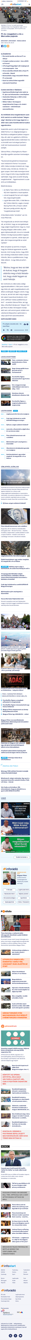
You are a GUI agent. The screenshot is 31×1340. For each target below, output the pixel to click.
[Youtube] (20, 1335)
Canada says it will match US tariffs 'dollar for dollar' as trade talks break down (13, 1170)
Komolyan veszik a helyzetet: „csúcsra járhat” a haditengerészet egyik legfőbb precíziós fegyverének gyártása (13, 648)
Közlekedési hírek (5, 1297)
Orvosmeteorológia (6, 1299)
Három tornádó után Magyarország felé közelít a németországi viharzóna (15, 1015)
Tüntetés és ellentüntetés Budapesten (13, 629)
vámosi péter (22, 351)
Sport (10, 344)
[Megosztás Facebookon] (2, 46)
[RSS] (10, 1335)
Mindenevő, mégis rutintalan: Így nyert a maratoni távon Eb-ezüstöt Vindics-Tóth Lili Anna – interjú (15, 780)
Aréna (17, 1301)
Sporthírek (18, 1299)
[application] (15, 330)
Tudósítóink (27, 1270)
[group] (11, 330)
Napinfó (3, 1282)
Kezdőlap (4, 344)
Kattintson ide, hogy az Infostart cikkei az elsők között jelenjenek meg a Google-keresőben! (16, 338)
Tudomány (15, 1270)
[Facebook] (15, 1335)
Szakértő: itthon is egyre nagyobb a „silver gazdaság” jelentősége (12, 669)
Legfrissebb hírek (20, 1294)
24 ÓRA (15, 410)
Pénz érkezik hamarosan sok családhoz (14, 526)
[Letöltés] (25, 324)
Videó (13, 1282)
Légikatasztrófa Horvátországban (13, 556)
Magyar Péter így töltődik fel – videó (16, 714)
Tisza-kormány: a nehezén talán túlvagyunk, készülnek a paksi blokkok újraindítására (14, 935)
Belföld (3, 1270)
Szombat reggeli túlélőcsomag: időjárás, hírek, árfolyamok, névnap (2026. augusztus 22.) (15, 1050)
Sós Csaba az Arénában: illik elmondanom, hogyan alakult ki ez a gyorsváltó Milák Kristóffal (13, 789)
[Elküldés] (8, 46)
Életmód (26, 1274)
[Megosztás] (27, 324)
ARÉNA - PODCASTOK (7, 1)
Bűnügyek (3, 1280)
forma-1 (4, 351)
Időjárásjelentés (20, 1297)
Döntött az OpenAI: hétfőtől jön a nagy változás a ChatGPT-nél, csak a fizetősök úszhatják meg (15, 1079)
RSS (6, 1329)
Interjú (25, 1272)
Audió (14, 1280)
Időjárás (26, 1282)
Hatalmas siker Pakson (10, 766)
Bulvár (2, 1278)
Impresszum (13, 1325)
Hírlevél (25, 1280)
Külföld (3, 1272)
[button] (4, 330)
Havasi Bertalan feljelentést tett (12, 599)
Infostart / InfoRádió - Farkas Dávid (13, 41)
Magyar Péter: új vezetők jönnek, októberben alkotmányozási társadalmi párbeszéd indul (15, 722)
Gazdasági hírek (5, 1301)
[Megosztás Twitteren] (5, 46)
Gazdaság (3, 1274)
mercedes (12, 351)
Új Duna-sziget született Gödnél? (14, 503)
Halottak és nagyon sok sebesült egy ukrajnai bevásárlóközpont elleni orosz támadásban (13, 745)
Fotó (25, 1278)
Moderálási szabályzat (14, 1327)
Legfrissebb (15, 1278)
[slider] (19, 330)
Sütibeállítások (12, 1329)
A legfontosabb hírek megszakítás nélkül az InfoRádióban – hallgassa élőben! (13, 689)
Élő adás (10, 890)
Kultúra (14, 1272)
